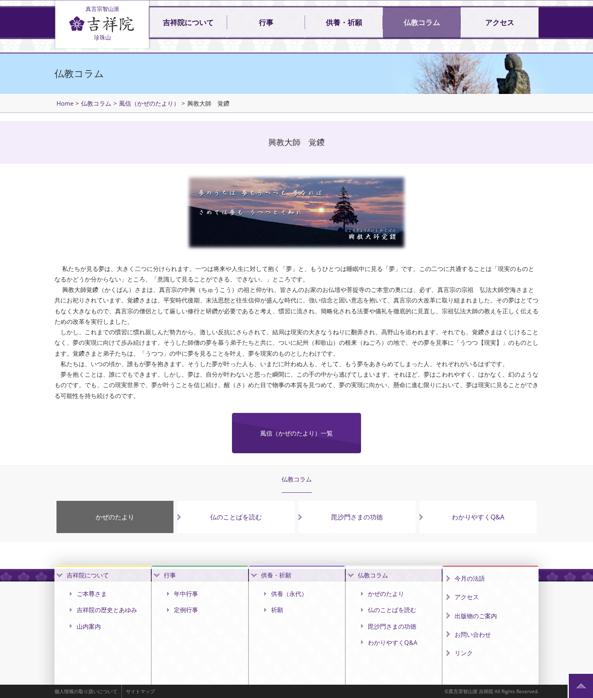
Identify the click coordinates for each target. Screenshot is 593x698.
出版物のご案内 (476, 616)
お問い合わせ (473, 634)
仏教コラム (422, 23)
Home (64, 103)
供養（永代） (289, 594)
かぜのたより (115, 517)
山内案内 (89, 626)
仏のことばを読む (236, 517)
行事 (266, 23)
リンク (464, 653)
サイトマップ (140, 691)
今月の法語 (470, 578)
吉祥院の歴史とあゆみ (107, 610)
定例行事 (186, 610)
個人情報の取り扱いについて (85, 691)
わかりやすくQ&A (478, 517)
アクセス (499, 23)
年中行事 (186, 594)
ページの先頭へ (581, 686)
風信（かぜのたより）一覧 (296, 433)
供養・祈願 (344, 23)
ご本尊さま (92, 594)
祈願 (277, 610)
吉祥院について (188, 23)
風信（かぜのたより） (149, 103)
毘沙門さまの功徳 (357, 517)
